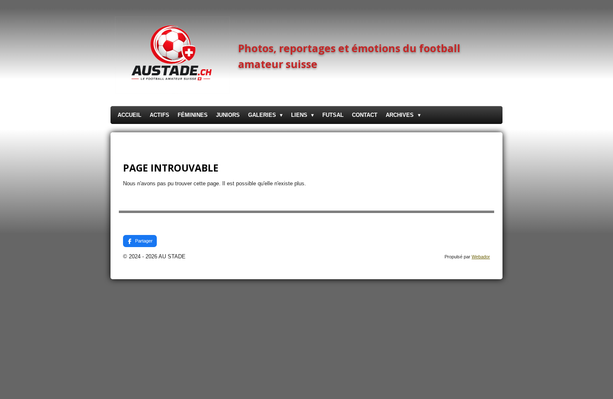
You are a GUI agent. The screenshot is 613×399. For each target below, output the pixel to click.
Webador (481, 256)
